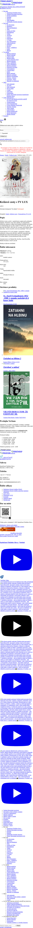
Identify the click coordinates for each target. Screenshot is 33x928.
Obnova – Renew (11, 78)
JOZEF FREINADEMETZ (14, 904)
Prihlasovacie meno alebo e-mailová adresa (11, 125)
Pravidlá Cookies (19, 526)
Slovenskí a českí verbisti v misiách (12, 812)
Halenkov (9, 44)
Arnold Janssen (11, 102)
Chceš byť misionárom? (9, 813)
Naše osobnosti (11, 87)
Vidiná (8, 34)
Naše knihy (10, 884)
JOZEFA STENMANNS (13, 913)
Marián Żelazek (11, 114)
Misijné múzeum (11, 61)
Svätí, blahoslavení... (8, 97)
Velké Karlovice (11, 43)
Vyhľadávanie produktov (6, 141)
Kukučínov (10, 38)
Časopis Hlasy (10, 70)
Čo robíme (6, 52)
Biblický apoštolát (11, 75)
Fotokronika (10, 93)
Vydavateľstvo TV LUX (24, 214)
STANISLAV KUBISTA (13, 907)
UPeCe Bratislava (11, 64)
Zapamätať (5, 133)
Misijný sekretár (11, 55)
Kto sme (5, 11)
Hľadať (18, 925)
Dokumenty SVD (8, 495)
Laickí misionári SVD (13, 59)
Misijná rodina (10, 58)
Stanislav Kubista (11, 106)
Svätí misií (9, 91)
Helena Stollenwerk (12, 111)
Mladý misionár (11, 73)
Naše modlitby (11, 20)
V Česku (9, 40)
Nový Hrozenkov (11, 41)
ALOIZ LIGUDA (12, 909)
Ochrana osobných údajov (7, 526)
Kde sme (5, 23)
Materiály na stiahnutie (13, 81)
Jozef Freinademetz (12, 103)
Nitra (8, 29)
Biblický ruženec (7, 824)
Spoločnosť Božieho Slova (14, 12)
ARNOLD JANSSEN (13, 903)
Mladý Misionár (11, 886)
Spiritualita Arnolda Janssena (14, 22)
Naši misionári (10, 84)
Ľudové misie (10, 56)
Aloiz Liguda (10, 108)
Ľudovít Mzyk (10, 109)
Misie (4, 82)
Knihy (8, 72)
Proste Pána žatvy (8, 822)
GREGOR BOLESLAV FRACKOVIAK (18, 906)
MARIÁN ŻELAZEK (13, 915)
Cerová (9, 37)
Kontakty (5, 116)
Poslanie (9, 17)
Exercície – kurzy (11, 79)
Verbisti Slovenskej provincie (14, 14)
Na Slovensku (10, 25)
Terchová (9, 35)
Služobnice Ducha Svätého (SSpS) (12, 489)
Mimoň (9, 50)
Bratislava (9, 26)
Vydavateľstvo (11, 69)
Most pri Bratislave (12, 28)
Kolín (8, 49)
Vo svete (9, 85)
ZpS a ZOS (6, 494)
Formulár (5, 497)
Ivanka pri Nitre (11, 31)
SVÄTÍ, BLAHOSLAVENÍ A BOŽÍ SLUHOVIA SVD (17, 99)
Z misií (8, 90)
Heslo (1, 130)
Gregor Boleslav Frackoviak (14, 105)
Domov (2, 155)
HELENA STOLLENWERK (15, 912)
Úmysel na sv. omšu (12, 536)
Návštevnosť (6, 500)
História (9, 18)
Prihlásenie (3, 525)
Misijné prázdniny (11, 65)
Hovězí (9, 46)
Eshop (1, 120)
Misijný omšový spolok (9, 816)
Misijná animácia (11, 53)
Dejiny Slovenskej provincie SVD (16, 836)
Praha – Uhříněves (12, 47)
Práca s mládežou (11, 62)
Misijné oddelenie (8, 815)
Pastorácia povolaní (12, 67)
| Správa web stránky (11, 525)
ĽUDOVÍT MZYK (12, 910)
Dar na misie (10, 88)
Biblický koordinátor (12, 76)
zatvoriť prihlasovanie (6, 139)
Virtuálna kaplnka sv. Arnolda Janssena (17, 922)
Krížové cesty (13, 155)
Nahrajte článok (7, 498)
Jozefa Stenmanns (11, 113)
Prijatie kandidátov (12, 15)
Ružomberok (10, 32)
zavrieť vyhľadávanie (6, 927)
